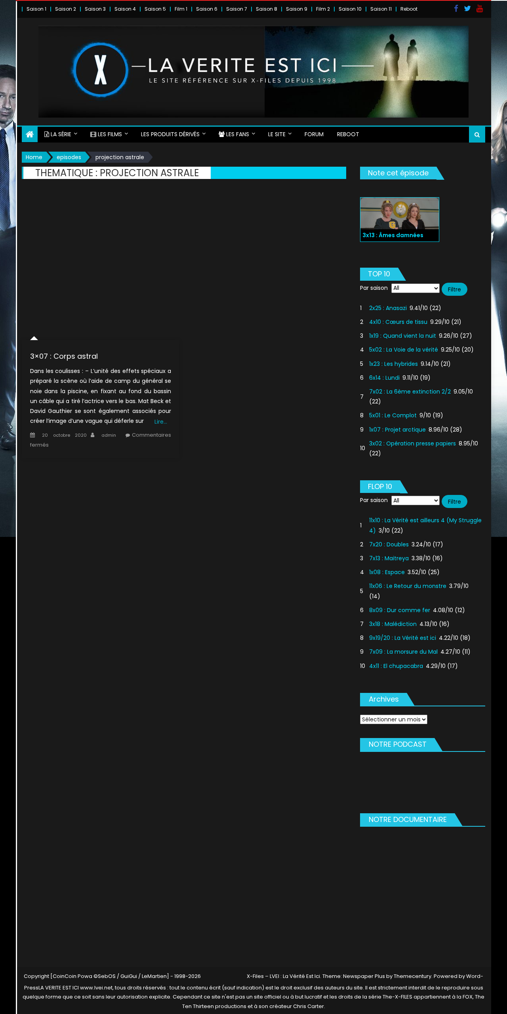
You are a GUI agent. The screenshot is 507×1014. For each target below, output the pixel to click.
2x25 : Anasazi (388, 308)
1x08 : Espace (387, 572)
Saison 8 (266, 9)
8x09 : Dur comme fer (399, 610)
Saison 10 (350, 9)
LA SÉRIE (60, 134)
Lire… (160, 422)
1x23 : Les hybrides (393, 364)
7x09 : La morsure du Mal (403, 652)
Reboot (408, 9)
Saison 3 (95, 9)
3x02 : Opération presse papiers (412, 443)
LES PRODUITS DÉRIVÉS (170, 134)
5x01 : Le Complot (393, 415)
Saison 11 (381, 9)
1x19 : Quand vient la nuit (402, 336)
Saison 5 (155, 9)
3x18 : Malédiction (393, 624)
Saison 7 (236, 9)
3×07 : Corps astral (64, 356)
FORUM (314, 134)
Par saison (374, 288)
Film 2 (323, 9)
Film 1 (181, 9)
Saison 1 (36, 9)
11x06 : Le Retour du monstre (407, 586)
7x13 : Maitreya (389, 558)
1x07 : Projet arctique (397, 430)
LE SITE (277, 134)
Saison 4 (125, 9)
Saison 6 (206, 9)
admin (108, 435)
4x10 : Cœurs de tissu (398, 322)
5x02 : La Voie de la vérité (403, 350)
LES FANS (237, 134)
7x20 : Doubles (389, 544)
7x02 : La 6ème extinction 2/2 (410, 392)
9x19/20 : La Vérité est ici (402, 638)
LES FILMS (109, 134)
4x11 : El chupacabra (396, 666)
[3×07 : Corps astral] (100, 265)
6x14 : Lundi (384, 378)
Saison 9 (296, 9)
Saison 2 (65, 9)
